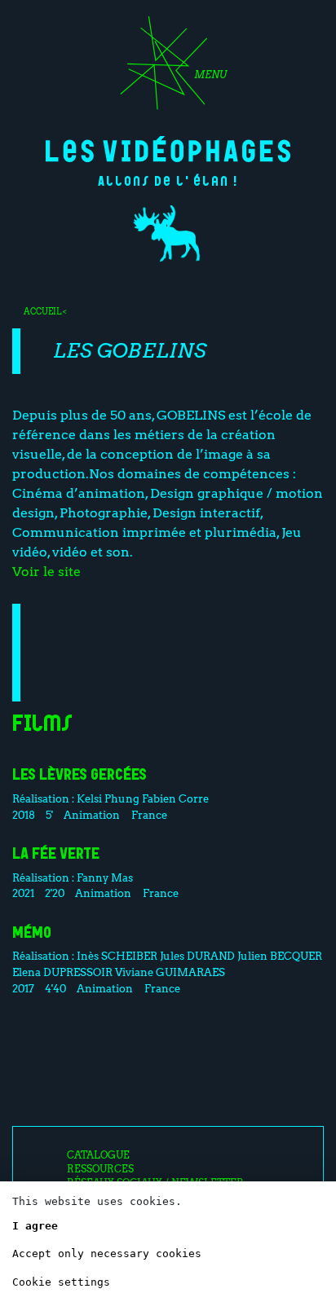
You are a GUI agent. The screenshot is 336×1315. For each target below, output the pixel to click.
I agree (35, 1226)
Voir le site (46, 571)
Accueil (42, 311)
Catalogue (98, 1155)
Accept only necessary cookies (106, 1253)
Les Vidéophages (168, 149)
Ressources (100, 1169)
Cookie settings (61, 1282)
